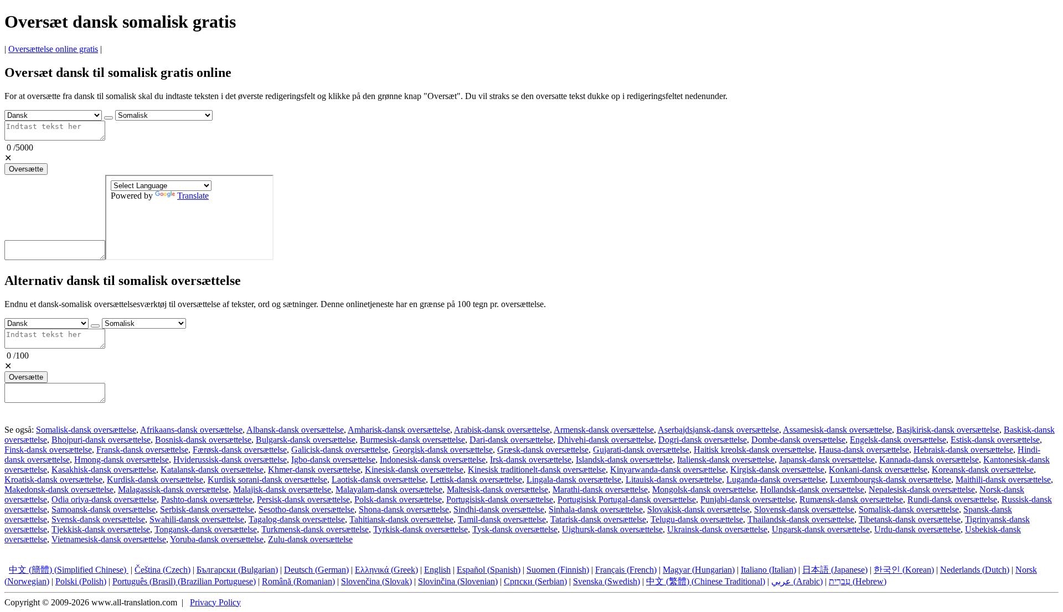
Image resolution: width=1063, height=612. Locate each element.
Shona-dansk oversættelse (404, 509)
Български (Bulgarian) (237, 569)
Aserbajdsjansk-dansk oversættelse (718, 429)
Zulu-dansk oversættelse (310, 539)
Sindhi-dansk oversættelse (498, 509)
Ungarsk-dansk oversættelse (821, 529)
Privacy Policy (215, 602)
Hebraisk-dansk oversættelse (963, 449)
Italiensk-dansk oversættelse (726, 459)
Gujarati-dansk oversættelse (641, 449)
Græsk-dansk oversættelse (543, 449)
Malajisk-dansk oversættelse (282, 489)
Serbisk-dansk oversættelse (207, 509)
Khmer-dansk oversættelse (314, 469)
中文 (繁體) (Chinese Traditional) (705, 581)
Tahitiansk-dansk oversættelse (401, 519)
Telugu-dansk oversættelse (697, 519)
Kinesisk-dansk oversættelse (414, 469)
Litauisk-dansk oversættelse (674, 479)
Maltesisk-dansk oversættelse (497, 489)
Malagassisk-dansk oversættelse (173, 489)
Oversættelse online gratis (53, 49)
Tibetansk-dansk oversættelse (910, 519)
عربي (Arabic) (797, 581)
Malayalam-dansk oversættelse (389, 489)
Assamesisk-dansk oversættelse (837, 429)
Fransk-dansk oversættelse (142, 449)
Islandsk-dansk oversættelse (624, 459)
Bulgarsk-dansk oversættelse (305, 439)
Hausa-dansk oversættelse (864, 449)
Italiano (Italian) (768, 569)
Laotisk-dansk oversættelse (379, 479)
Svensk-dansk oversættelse (98, 519)
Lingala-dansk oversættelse (574, 479)
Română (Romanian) (298, 581)
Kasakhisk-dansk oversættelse (103, 469)
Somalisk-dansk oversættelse (86, 429)
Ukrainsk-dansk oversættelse (717, 529)
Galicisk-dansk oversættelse (339, 449)
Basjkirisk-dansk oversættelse (947, 429)
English (437, 569)
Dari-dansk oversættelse (511, 439)
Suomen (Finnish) (558, 569)
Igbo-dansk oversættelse (333, 459)
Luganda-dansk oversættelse (775, 479)
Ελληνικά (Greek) (386, 569)
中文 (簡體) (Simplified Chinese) (68, 569)
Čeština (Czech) (162, 569)
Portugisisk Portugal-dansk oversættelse (627, 499)
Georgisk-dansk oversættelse (443, 449)
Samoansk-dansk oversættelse (103, 509)
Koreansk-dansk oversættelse (983, 469)
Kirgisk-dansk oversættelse (777, 469)
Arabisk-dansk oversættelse (502, 429)
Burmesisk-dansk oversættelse (412, 439)
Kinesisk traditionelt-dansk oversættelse (537, 469)
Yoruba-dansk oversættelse (217, 539)
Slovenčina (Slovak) (376, 581)
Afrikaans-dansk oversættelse (191, 429)
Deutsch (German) (316, 569)
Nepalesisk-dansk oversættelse (922, 489)
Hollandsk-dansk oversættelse (812, 489)
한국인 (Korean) (904, 569)
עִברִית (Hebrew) (857, 581)
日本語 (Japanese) (835, 569)
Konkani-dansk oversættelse (878, 469)
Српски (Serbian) (535, 581)
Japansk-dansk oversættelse (827, 459)
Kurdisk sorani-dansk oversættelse (267, 479)
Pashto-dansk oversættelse (206, 499)
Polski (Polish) (80, 581)
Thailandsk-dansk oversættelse (800, 519)
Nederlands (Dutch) (974, 569)
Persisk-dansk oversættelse (303, 499)
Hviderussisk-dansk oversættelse (230, 459)
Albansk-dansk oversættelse (295, 429)
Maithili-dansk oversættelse (1003, 479)
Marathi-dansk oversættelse (600, 489)
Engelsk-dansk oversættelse (898, 439)
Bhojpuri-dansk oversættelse (101, 439)
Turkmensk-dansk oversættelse (315, 529)
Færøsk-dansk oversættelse (240, 449)
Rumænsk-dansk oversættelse (851, 499)
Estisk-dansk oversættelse (995, 439)
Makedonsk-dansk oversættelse (58, 489)
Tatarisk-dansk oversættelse (598, 519)
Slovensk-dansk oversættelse (804, 509)
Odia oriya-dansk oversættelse (104, 499)
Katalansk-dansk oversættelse (212, 469)
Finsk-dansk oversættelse (48, 449)
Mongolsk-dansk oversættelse (704, 489)
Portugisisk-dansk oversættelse (499, 499)
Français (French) (626, 569)
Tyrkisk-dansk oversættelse (420, 529)
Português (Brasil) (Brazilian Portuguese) (184, 581)
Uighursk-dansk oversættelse (612, 529)
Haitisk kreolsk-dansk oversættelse (754, 449)
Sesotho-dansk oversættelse (306, 509)
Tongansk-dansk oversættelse (205, 529)
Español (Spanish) (488, 569)
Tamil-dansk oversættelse (502, 519)
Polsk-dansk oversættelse (398, 499)
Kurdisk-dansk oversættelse (155, 479)
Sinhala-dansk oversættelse (596, 509)
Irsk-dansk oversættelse (530, 459)
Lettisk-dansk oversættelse (476, 479)
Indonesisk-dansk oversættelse (433, 459)
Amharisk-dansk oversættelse (399, 429)
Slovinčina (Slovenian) (458, 581)
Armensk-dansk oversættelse (604, 429)
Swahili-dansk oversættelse (196, 519)
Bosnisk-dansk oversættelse (203, 439)
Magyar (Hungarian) (699, 569)
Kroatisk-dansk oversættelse (53, 479)
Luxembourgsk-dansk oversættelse (890, 479)
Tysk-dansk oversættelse (515, 529)
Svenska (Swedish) (606, 581)
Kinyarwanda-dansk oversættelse (668, 469)
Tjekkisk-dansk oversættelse (100, 529)
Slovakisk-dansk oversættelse (698, 509)
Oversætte (26, 169)
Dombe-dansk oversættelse (798, 439)
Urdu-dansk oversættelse (917, 529)
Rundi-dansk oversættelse (952, 499)
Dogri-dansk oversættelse (702, 439)
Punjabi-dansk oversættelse (747, 499)
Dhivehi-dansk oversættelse (606, 439)
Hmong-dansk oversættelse (121, 459)
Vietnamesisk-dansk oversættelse (108, 539)
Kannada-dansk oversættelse (929, 459)
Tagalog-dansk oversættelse (297, 519)
